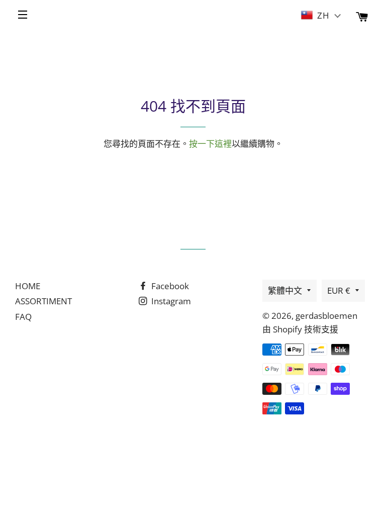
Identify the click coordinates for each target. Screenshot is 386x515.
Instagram (170, 301)
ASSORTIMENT (43, 301)
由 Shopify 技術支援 (300, 329)
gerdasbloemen (326, 315)
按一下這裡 (210, 143)
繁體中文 (285, 290)
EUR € (338, 290)
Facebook (169, 286)
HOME (27, 286)
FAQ (23, 316)
